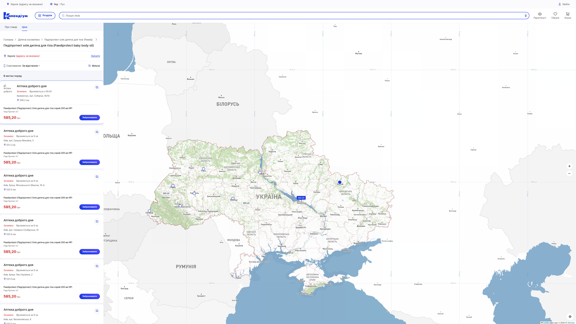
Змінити (95, 55)
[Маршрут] (97, 87)
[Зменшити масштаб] (569, 173)
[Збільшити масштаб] (569, 166)
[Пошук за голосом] (526, 16)
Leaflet (546, 322)
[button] (340, 182)
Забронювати (89, 117)
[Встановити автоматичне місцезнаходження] (570, 316)
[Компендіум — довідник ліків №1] (16, 15)
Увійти (565, 4)
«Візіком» (571, 322)
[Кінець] (96, 39)
